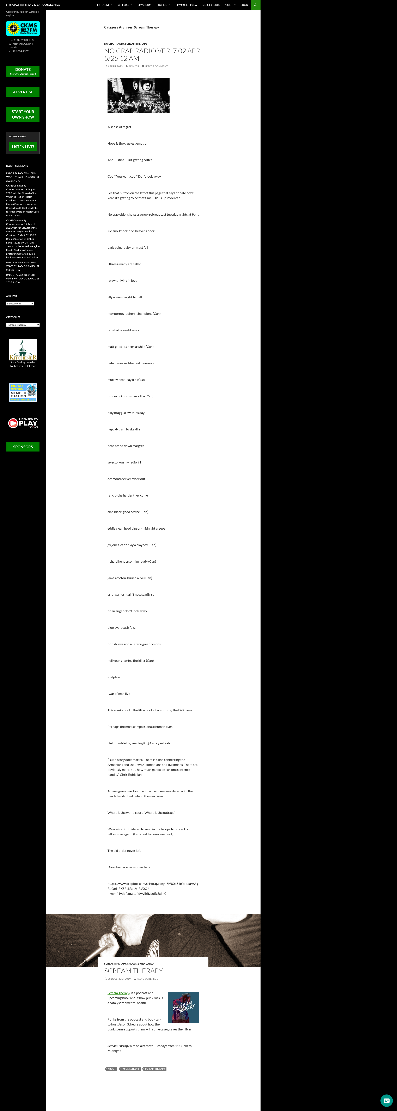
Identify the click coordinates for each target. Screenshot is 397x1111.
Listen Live (103, 5)
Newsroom (144, 5)
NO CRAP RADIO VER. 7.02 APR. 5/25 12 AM (153, 54)
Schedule (123, 5)
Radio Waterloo (147, 978)
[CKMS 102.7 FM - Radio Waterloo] (23, 28)
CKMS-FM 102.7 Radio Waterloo (33, 5)
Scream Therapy (136, 43)
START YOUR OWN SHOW (23, 114)
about (112, 1068)
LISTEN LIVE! (23, 146)
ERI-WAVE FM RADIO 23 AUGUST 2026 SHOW (22, 266)
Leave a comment (156, 66)
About (229, 5)
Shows (132, 963)
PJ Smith (133, 66)
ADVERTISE (23, 92)
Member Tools (211, 5)
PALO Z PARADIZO (16, 173)
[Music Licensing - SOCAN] (23, 423)
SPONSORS (23, 446)
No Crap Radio (114, 43)
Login (244, 5)
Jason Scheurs (130, 1068)
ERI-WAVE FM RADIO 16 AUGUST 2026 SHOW (22, 177)
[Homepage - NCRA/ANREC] (23, 392)
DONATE (23, 71)
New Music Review (186, 5)
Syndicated (146, 963)
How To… (162, 5)
